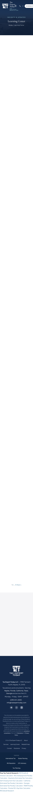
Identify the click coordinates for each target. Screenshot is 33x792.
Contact (9, 748)
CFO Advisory (22, 763)
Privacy (24, 748)
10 (16, 585)
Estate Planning (22, 758)
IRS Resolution (11, 763)
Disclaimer (20, 733)
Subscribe (16, 636)
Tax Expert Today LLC (16, 740)
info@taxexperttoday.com (16, 703)
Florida (12, 691)
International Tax (11, 758)
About (26, 740)
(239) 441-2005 (16, 700)
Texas (26, 691)
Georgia (9, 693)
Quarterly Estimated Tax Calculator (20, 778)
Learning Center (15, 744)
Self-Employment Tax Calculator (11, 781)
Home (10, 25)
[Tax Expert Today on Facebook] (11, 707)
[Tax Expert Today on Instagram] (16, 707)
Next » (19, 585)
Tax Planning (16, 768)
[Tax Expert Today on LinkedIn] (21, 707)
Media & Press (26, 744)
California (19, 691)
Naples (7, 691)
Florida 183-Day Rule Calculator (19, 788)
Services (5, 744)
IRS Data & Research (7, 791)
